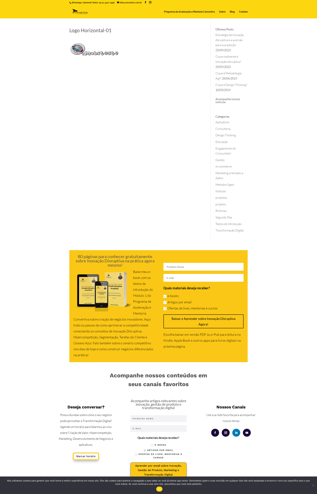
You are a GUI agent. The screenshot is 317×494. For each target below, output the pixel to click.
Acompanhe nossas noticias (227, 100)
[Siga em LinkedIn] (236, 433)
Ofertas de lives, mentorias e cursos (192, 308)
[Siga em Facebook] (215, 433)
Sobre (222, 12)
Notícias (220, 191)
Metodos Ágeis (224, 184)
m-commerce (223, 166)
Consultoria (222, 129)
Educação (221, 142)
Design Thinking (225, 135)
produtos (221, 197)
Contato (243, 12)
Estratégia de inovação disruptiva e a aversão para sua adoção (229, 40)
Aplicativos (222, 122)
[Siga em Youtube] (247, 433)
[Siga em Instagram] (226, 433)
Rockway (221, 210)
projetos (220, 204)
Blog (232, 12)
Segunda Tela (223, 217)
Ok (159, 489)
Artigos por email (179, 302)
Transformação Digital (229, 230)
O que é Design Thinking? (231, 85)
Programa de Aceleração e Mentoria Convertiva (189, 12)
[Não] (313, 485)
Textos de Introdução (228, 224)
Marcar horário (86, 456)
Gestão (220, 160)
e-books (173, 296)
